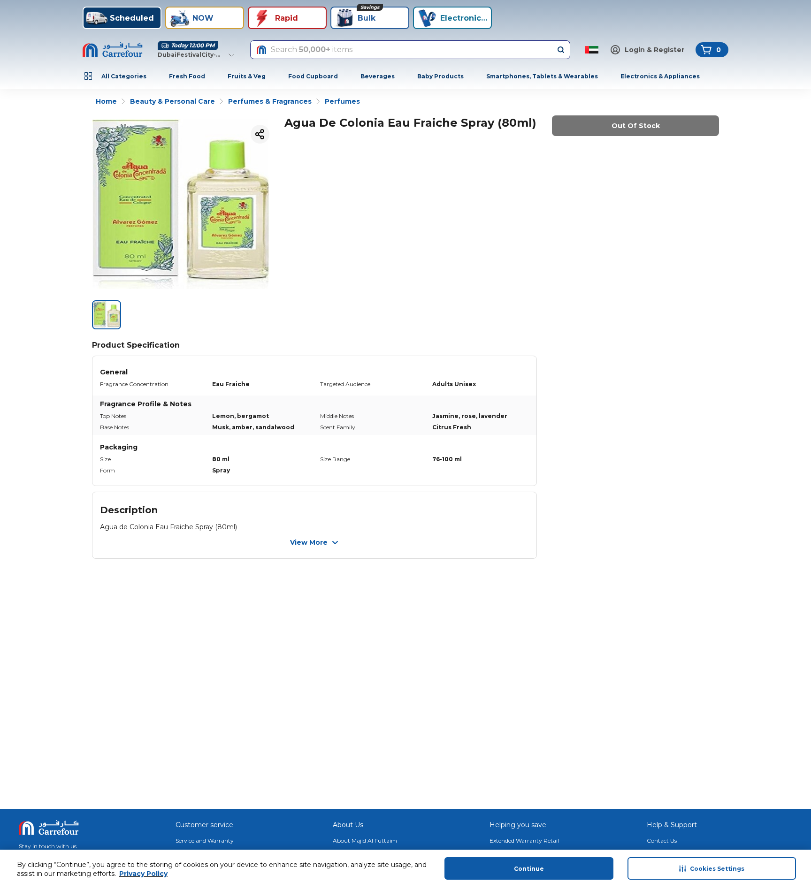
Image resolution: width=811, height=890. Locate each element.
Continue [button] (529, 868)
